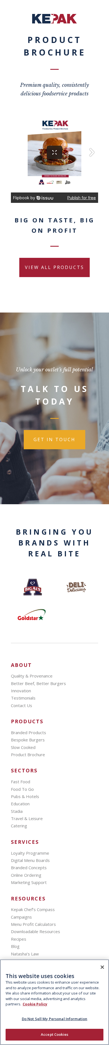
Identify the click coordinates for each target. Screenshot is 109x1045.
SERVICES (25, 842)
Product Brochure (28, 754)
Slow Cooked (23, 747)
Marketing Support (29, 882)
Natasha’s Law (25, 954)
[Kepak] (54, 22)
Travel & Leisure (27, 818)
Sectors (24, 770)
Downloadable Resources (35, 931)
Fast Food (20, 781)
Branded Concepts (29, 867)
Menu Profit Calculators (33, 924)
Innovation (21, 690)
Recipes (18, 939)
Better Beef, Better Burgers (38, 683)
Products (27, 721)
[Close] (102, 967)
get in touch (54, 439)
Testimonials (23, 698)
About (21, 665)
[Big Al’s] (32, 587)
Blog (15, 946)
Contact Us (21, 705)
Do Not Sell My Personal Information (54, 1018)
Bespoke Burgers (28, 740)
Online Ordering (26, 875)
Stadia (17, 811)
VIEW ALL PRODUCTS (54, 267)
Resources (28, 899)
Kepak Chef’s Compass (33, 909)
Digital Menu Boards (30, 860)
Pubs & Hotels (25, 796)
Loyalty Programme (30, 853)
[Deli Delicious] (76, 587)
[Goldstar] (32, 615)
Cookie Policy (35, 1003)
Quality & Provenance (32, 676)
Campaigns (21, 917)
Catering (19, 825)
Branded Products (28, 732)
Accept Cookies (54, 1034)
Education (20, 803)
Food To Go (22, 789)
